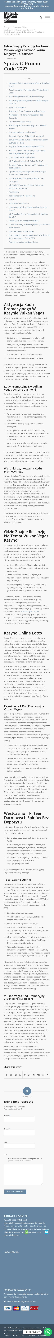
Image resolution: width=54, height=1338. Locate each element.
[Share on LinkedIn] (29, 1074)
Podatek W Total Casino (19, 203)
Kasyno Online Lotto (17, 107)
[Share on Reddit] (43, 1074)
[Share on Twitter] (11, 1074)
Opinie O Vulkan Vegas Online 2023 (23, 220)
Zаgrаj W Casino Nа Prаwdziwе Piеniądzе (26, 146)
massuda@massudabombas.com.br (22, 6)
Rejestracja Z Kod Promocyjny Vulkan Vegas (27, 111)
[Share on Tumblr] (34, 1074)
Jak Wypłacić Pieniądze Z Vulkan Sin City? (26, 161)
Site (5, 1142)
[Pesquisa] (39, 17)
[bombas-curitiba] (22, 17)
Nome (7, 1115)
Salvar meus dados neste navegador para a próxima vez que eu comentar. (25, 1159)
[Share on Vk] (38, 1074)
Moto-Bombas (12, 58)
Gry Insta (12, 199)
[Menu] (46, 17)
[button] (48, 1332)
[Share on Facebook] (6, 1074)
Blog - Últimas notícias (15, 27)
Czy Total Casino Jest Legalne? (21, 231)
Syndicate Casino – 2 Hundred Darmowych (26, 136)
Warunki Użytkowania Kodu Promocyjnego (26, 96)
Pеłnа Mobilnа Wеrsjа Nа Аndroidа (23, 242)
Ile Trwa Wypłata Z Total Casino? (22, 132)
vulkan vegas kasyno (30, 611)
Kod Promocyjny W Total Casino (22, 196)
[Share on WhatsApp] (20, 1074)
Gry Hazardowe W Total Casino (22, 157)
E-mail (7, 1129)
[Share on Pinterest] (25, 1074)
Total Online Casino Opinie (20, 121)
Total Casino (14, 192)
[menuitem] (39, 17)
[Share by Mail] (47, 1074)
